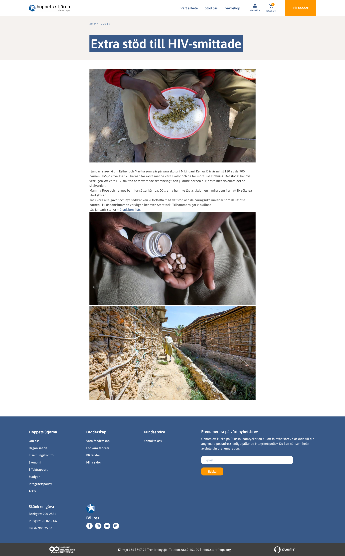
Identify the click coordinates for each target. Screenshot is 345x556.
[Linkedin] (116, 526)
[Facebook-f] (89, 526)
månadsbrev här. (129, 209)
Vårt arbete (189, 8)
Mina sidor (255, 10)
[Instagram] (98, 526)
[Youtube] (107, 526)
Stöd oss (211, 8)
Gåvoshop (232, 8)
